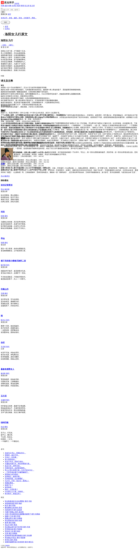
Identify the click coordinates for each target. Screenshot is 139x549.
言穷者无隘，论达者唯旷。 (14, 478)
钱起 (20, 503)
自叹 (3, 342)
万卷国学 (7, 545)
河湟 (3, 212)
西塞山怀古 (9, 518)
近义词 (26, 6)
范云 (2, 189)
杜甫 (20, 520)
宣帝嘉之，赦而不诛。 (13, 476)
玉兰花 (4, 396)
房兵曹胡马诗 (10, 520)
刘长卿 (29, 535)
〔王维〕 (4, 45)
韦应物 (19, 529)
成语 (6, 6)
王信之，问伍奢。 (11, 457)
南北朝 (6, 189)
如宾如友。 (9, 487)
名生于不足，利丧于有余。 (14, 461)
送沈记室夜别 (6, 185)
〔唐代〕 (11, 45)
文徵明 (3, 400)
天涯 (6, 533)
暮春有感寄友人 (7, 369)
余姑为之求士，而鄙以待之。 (15, 453)
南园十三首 (9, 516)
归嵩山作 (5, 289)
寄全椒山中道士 (10, 537)
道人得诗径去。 (10, 459)
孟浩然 (19, 510)
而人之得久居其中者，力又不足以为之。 (19, 470)
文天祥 (3, 347)
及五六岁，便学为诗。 (13, 466)
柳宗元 (30, 542)
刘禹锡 (37, 514)
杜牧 (2, 216)
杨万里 (3, 265)
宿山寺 (7, 525)
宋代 (7, 265)
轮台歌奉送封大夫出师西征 (14, 501)
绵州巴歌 (5, 422)
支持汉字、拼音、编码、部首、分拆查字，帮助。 (19, 18)
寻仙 (3, 238)
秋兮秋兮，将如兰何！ (13, 493)
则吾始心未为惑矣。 (12, 474)
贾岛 (15, 525)
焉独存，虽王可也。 (12, 455)
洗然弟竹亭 (9, 510)
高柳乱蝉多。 (10, 483)
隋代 (6, 427)
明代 (7, 400)
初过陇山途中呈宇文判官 (14, 527)
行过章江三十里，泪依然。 (14, 491)
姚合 (18, 531)
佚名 (2, 427)
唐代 (6, 216)
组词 (18, 6)
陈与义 (3, 320)
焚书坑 (7, 540)
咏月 (6, 505)
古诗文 (16, 3)
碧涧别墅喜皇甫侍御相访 (14, 535)
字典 (2, 6)
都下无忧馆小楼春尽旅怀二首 (13, 261)
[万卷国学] (7, 3)
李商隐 (14, 533)
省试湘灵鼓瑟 (10, 503)
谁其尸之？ (9, 485)
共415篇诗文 (5, 176)
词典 (9, 6)
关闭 (5, 22)
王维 (3, 164)
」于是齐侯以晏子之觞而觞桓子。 (17, 472)
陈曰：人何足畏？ (11, 489)
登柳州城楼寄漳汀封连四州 (14, 542)
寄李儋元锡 (9, 529)
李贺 (18, 516)
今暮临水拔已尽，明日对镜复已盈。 (18, 463)
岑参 (30, 501)
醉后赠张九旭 (10, 507)
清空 (9, 14)
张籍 (2, 243)
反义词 (32, 6)
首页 (6, 26)
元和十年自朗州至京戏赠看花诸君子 (18, 514)
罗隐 (13, 505)
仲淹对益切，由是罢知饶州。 (15, 468)
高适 (20, 507)
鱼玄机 (3, 373)
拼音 (22, 6)
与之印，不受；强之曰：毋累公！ (17, 481)
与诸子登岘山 (10, 512)
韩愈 (13, 522)
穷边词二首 (9, 531)
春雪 (6, 522)
